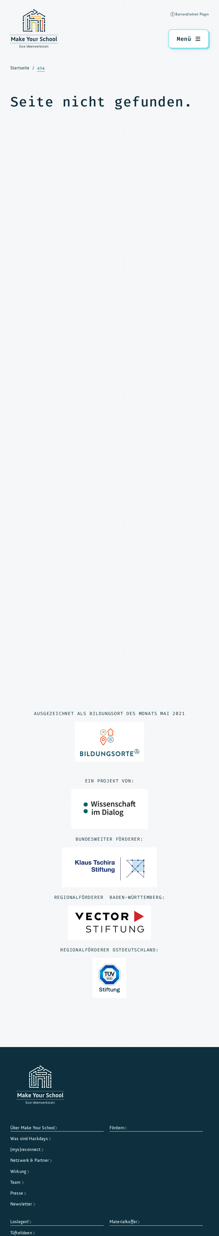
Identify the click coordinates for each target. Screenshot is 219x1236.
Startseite (20, 68)
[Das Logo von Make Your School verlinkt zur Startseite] (34, 30)
